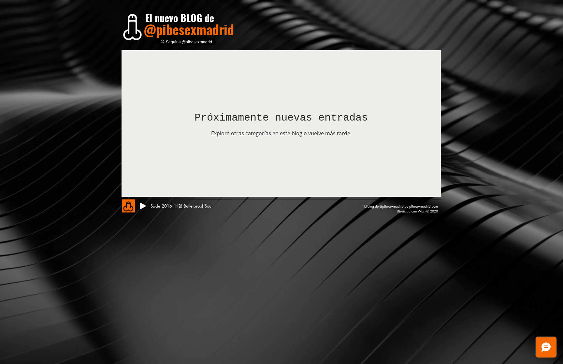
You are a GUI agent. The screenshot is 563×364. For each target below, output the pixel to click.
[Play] (143, 206)
